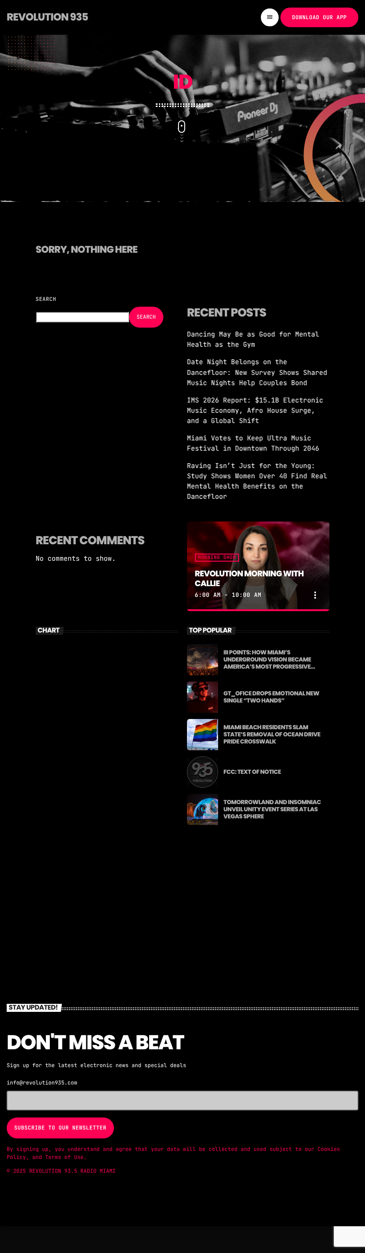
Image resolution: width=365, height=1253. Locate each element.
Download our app (319, 17)
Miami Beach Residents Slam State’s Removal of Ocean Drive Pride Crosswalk (271, 734)
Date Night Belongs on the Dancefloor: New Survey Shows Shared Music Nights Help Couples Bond (257, 372)
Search (46, 299)
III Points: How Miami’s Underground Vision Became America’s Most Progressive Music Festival (267, 663)
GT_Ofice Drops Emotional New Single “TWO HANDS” (271, 697)
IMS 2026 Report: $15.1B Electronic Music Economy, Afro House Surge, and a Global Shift (255, 410)
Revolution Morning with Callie (249, 578)
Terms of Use (64, 1157)
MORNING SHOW (217, 558)
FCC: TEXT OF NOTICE (252, 772)
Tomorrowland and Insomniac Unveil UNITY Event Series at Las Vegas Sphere (272, 809)
